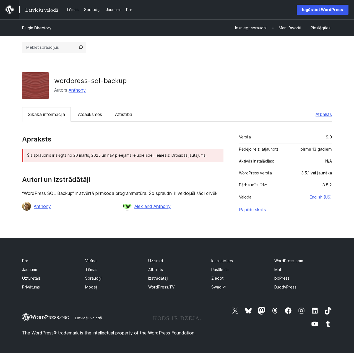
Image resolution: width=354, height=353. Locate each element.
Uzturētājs (31, 278)
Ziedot (217, 278)
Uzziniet (155, 260)
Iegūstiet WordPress (322, 9)
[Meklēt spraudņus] (80, 47)
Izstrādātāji (158, 278)
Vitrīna (91, 260)
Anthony (77, 90)
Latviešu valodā (88, 318)
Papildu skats (252, 209)
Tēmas (91, 269)
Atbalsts (324, 114)
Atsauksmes (90, 114)
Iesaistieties (222, 260)
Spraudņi (93, 278)
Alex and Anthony (152, 206)
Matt (278, 269)
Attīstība (123, 114)
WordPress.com (288, 260)
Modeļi (91, 287)
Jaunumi (29, 269)
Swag (218, 287)
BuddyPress (285, 287)
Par (25, 260)
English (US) (321, 197)
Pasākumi (219, 269)
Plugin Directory (36, 27)
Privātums (31, 287)
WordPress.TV (161, 287)
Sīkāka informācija (46, 114)
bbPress (282, 278)
